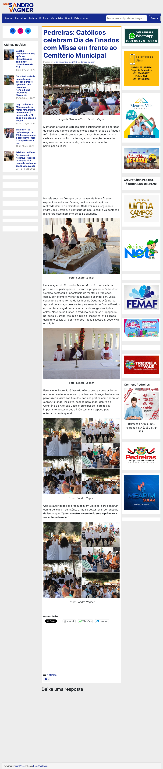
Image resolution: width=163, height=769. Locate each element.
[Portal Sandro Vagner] (18, 7)
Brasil (68, 18)
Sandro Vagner (88, 62)
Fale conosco (82, 18)
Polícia (33, 18)
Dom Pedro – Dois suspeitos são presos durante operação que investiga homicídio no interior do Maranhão (25, 86)
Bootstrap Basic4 (41, 766)
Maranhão (57, 18)
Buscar (155, 18)
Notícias (52, 674)
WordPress (20, 766)
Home (8, 18)
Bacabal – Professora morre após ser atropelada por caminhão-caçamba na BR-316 (25, 58)
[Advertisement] (81, 172)
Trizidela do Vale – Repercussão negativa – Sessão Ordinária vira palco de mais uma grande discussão (26, 159)
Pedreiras (20, 18)
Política (43, 18)
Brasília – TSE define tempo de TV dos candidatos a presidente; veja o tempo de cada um (26, 136)
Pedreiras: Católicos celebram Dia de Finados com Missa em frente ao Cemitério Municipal (81, 43)
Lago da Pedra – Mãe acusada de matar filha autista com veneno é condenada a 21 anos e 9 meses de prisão (26, 112)
